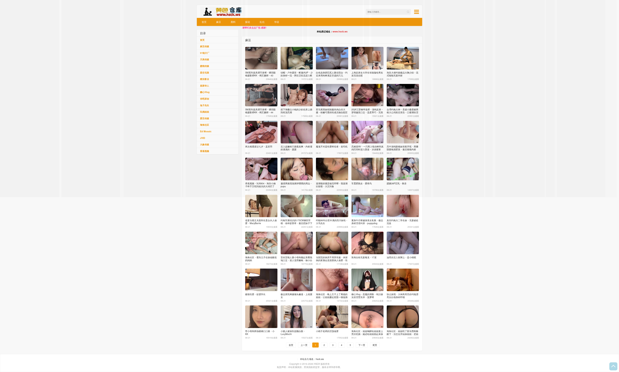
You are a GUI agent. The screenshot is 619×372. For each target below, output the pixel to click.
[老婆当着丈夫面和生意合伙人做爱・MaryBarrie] (261, 206)
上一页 (304, 345)
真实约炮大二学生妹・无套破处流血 (402, 222)
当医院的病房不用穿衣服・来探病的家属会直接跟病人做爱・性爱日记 (332, 260)
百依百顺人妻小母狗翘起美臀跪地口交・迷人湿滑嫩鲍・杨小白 (296, 259)
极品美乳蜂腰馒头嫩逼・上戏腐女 (296, 296)
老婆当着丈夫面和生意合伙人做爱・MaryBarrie (261, 222)
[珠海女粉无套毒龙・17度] (367, 243)
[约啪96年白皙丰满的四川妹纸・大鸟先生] (332, 206)
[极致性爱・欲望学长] (261, 280)
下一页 (361, 345)
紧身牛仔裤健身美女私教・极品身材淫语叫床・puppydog (367, 222)
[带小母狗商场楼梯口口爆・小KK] (261, 316)
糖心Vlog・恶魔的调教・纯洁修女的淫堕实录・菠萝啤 (367, 296)
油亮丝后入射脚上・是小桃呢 (401, 257)
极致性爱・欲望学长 (255, 294)
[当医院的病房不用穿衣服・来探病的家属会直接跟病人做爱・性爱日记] (332, 243)
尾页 (375, 345)
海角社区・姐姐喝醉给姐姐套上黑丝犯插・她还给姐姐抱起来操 (367, 332)
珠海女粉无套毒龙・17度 (364, 257)
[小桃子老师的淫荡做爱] (332, 316)
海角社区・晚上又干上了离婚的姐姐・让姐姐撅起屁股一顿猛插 (332, 296)
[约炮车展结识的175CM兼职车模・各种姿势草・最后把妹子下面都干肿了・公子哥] (297, 206)
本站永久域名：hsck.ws (312, 359)
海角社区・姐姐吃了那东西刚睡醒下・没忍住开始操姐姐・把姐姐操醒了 (402, 333)
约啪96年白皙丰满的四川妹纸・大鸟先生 (332, 222)
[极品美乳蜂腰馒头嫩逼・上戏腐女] (297, 280)
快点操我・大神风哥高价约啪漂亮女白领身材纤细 (402, 296)
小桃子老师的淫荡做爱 (327, 331)
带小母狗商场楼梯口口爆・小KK (260, 332)
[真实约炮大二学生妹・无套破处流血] (403, 206)
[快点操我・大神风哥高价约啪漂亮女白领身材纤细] (403, 280)
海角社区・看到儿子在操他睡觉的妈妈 (261, 259)
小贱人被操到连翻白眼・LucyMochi (293, 332)
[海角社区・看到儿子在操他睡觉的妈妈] (261, 243)
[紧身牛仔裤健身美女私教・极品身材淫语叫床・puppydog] (367, 206)
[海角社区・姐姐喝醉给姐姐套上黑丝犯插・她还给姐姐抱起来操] (367, 316)
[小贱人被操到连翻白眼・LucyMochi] (297, 316)
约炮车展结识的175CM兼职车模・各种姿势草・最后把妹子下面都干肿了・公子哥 (296, 223)
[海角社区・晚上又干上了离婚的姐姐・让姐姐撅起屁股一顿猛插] (332, 280)
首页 (291, 345)
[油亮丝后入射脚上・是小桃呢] (403, 243)
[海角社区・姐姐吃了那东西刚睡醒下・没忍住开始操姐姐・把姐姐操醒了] (403, 316)
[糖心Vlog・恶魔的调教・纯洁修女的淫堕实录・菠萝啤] (367, 280)
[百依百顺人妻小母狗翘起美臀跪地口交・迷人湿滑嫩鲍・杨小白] (297, 243)
